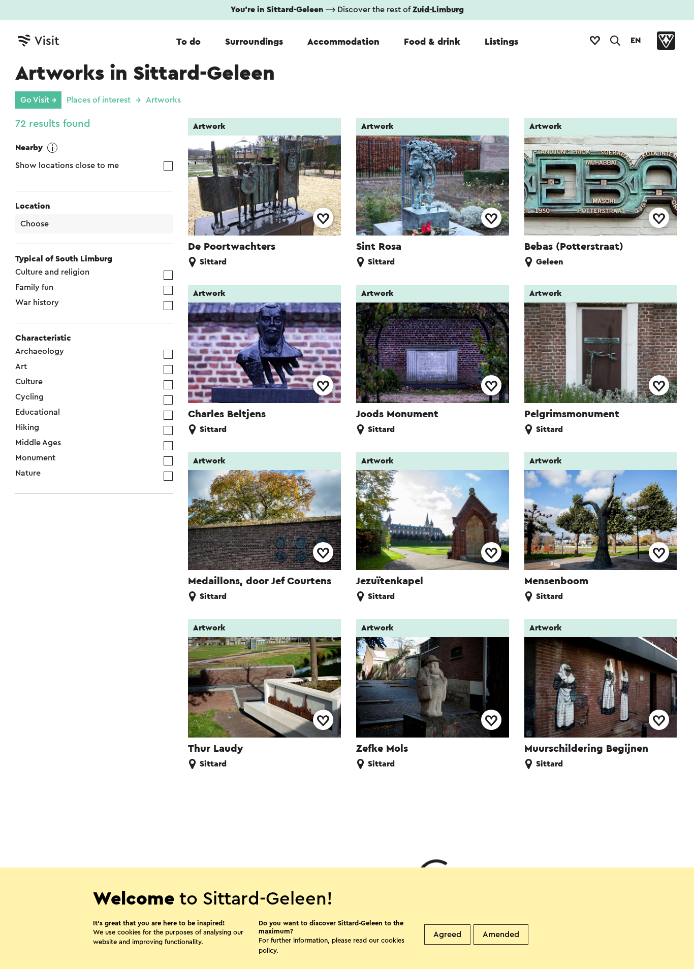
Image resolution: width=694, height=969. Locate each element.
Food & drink (432, 41)
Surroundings (254, 41)
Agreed (447, 934)
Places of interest (99, 100)
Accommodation (343, 41)
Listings (501, 41)
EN (635, 41)
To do (188, 41)
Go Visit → (38, 100)
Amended (501, 934)
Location (32, 206)
